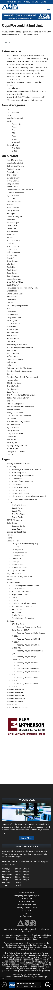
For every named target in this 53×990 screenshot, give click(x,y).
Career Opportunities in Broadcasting (22, 499)
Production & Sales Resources (24, 603)
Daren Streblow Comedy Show (20, 189)
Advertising (11, 466)
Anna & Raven (12, 172)
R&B (14, 133)
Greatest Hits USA (15, 201)
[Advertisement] (26, 17)
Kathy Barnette (13, 409)
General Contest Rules (16, 532)
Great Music (12, 290)
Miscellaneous (13, 540)
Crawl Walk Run (18, 588)
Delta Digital (12, 523)
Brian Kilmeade (13, 207)
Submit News (17, 508)
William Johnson (13, 252)
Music (9, 121)
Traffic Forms (17, 615)
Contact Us (11, 502)
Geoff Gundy (12, 270)
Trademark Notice (19, 567)
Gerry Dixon (12, 341)
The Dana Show (13, 240)
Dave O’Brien (12, 225)
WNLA (14, 680)
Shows (9, 579)
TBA (8, 308)
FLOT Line (11, 198)
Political (15, 600)
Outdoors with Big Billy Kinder (19, 368)
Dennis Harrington (14, 216)
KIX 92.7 (15, 642)
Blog (9, 109)
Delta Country (12, 365)
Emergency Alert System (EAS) (25, 543)
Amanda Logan (13, 222)
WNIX (14, 674)
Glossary (15, 546)
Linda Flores (12, 249)
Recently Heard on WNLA (27, 683)
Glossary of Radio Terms (26, 907)
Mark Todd (11, 234)
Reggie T (11, 258)
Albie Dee (11, 219)
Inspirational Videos (20, 594)
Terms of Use (18, 564)
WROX (14, 686)
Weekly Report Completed (23, 618)
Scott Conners (13, 246)
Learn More (26, 838)
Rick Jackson (12, 335)
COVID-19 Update (14, 520)
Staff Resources (13, 582)
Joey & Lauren (13, 180)
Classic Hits (16, 124)
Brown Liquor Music (15, 293)
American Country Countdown (19, 371)
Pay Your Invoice (14, 573)
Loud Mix (10, 454)
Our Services (17, 484)
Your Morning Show (15, 160)
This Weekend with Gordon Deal (20, 406)
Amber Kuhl (12, 296)
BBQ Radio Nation (14, 383)
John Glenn (11, 350)
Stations (10, 621)
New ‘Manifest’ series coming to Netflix (23, 73)
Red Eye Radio (13, 332)
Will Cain (10, 204)
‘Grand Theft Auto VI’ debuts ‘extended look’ (25, 97)
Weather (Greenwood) (16, 698)
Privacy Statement (19, 552)
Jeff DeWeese (13, 338)
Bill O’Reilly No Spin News (17, 305)
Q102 (14, 653)
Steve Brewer (13, 231)
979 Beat (16, 148)
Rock (14, 136)
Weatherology (41, 976)
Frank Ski (10, 243)
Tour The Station (19, 514)
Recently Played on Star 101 (29, 671)
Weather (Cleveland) (15, 692)
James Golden (12, 186)
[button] (48, 8)
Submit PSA (16, 511)
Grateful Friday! (13, 88)
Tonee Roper (12, 329)
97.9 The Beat (18, 624)
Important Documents (21, 591)
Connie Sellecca (13, 323)
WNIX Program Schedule (17, 707)
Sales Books (17, 609)
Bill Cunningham (13, 424)
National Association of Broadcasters (28, 936)
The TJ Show (12, 175)
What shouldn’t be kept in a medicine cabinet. (26, 55)
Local (9, 115)
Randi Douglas (13, 353)
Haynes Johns (12, 380)
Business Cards (18, 526)
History (10, 535)
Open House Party (15, 359)
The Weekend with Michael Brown (21, 395)
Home (9, 537)
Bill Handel (11, 418)
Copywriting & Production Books (25, 585)
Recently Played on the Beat (29, 627)
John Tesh (11, 264)
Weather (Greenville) (15, 695)
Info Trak (10, 400)
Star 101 (15, 665)
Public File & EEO (19, 555)
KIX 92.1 (15, 636)
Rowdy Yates (12, 314)
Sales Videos (17, 612)
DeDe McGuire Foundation (28, 668)
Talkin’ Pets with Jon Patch (18, 398)
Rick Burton (11, 362)
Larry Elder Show (14, 317)
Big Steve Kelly (13, 178)
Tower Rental (17, 517)
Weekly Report (13, 704)
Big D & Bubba (13, 195)
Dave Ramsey (13, 392)
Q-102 (14, 151)
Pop (13, 130)
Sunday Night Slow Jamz (17, 344)
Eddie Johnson (13, 276)
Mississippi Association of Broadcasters (26, 935)
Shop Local (16, 558)
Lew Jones (11, 302)
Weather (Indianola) (15, 701)
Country (15, 127)
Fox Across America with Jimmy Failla (22, 288)
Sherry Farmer (13, 210)
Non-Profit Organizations (22, 481)
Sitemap (15, 561)
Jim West (10, 237)
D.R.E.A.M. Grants (19, 505)
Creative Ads (17, 478)
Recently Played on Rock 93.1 (29, 662)
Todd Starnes (12, 261)
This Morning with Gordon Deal (20, 347)
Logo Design (17, 529)
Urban (14, 139)
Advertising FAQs (19, 472)
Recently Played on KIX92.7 (28, 645)
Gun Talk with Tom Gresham (19, 415)
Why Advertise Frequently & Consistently (29, 496)
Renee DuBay (12, 255)
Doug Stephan (13, 183)
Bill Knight (11, 213)
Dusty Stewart (13, 285)
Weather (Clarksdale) (16, 689)
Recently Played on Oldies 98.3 (30, 650)
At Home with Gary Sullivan (18, 421)
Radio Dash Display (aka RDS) (19, 576)
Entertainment (13, 112)
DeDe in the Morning (15, 166)
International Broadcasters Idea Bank (32, 938)
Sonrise (10, 374)
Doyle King (11, 267)
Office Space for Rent (16, 570)
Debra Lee (11, 228)
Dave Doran (12, 273)
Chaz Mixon (11, 299)
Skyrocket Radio (33, 974)
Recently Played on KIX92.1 (28, 639)
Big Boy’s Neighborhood (17, 445)
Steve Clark (11, 326)
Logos (14, 597)
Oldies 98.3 (16, 647)
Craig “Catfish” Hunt (15, 282)
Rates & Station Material (22, 606)
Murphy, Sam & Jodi (15, 118)
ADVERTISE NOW (14, 2)
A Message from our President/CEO (27, 469)
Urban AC (16, 142)
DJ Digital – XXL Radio (16, 451)
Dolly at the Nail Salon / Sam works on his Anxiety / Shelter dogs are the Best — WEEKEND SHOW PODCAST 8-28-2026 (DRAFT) (28, 61)
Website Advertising (20, 493)
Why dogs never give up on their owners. (24, 100)
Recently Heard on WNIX (27, 677)
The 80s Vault (12, 386)
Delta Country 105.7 (20, 630)
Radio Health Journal (15, 403)
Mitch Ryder (12, 320)
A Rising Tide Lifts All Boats (35, 2)
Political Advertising (20, 487)
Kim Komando (13, 389)
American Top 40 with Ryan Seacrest (22, 377)
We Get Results (18, 490)
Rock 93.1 (16, 659)
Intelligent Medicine (15, 412)
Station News (12, 145)
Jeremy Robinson (14, 279)
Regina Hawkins (13, 169)
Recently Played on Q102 (27, 656)
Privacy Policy (17, 549)
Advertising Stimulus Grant (23, 475)
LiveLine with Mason (15, 192)
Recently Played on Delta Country (31, 633)
